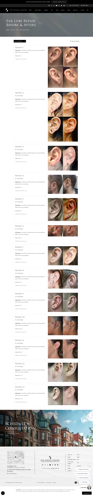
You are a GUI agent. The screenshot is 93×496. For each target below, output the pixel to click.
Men (78, 459)
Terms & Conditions (41, 482)
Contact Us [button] (87, 493)
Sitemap (54, 482)
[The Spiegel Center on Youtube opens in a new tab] (56, 5)
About (30, 10)
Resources (75, 10)
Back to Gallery (75, 41)
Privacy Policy (48, 482)
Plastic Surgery (38, 10)
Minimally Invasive (72, 459)
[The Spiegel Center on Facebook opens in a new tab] (51, 5)
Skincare (63, 10)
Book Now (85, 5)
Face (17, 29)
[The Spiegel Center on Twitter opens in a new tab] (54, 5)
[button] (3, 493)
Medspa (46, 10)
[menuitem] (49, 5)
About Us (70, 454)
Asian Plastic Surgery (70, 462)
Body (78, 457)
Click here (17, 50)
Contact (82, 10)
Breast (69, 457)
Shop (57, 10)
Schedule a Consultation (13, 433)
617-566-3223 (67, 491)
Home (7, 29)
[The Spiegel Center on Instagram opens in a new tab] (49, 5)
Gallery (68, 10)
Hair (52, 10)
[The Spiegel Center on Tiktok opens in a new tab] (59, 5)
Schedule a (20, 425)
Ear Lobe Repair (24, 29)
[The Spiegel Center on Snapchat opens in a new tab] (61, 5)
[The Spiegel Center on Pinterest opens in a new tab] (64, 5)
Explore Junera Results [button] (59, 2)
